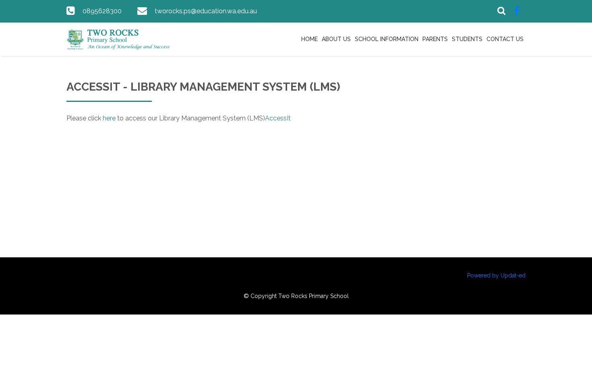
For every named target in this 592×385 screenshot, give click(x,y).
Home (309, 39)
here (109, 118)
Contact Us (505, 39)
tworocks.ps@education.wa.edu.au (206, 11)
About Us (336, 39)
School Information (386, 39)
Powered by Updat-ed (496, 275)
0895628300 (102, 11)
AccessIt (278, 118)
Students (467, 39)
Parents (435, 39)
